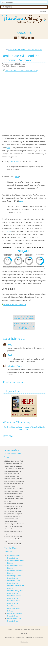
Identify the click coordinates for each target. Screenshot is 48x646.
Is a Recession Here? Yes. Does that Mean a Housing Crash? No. (24, 326)
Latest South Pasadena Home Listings (13, 608)
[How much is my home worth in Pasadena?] (24, 406)
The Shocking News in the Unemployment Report (24, 317)
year (8, 148)
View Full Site (24, 642)
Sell (9, 355)
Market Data (14, 366)
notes (17, 177)
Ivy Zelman (15, 161)
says (21, 201)
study (9, 231)
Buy (9, 344)
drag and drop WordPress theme (31, 629)
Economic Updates (18, 66)
